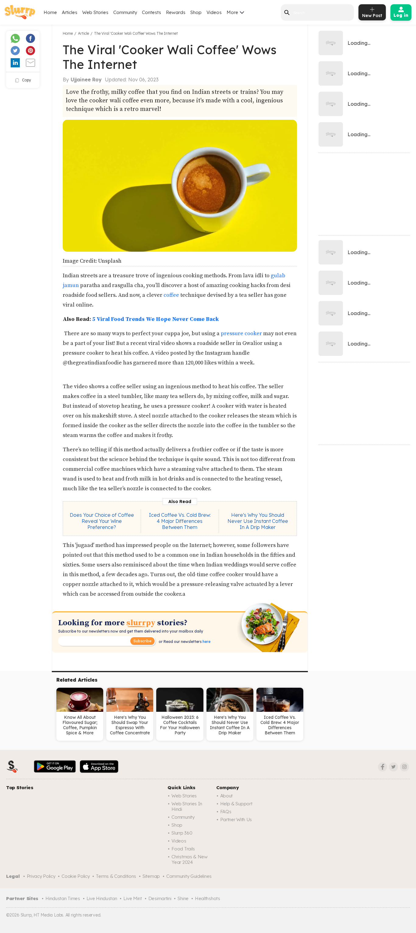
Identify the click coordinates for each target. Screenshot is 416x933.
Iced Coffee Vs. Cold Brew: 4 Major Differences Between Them (180, 521)
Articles (69, 12)
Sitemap (151, 876)
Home (50, 12)
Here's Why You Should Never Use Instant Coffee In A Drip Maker (257, 521)
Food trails (183, 849)
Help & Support (236, 804)
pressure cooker (241, 333)
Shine (183, 898)
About (226, 796)
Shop (196, 12)
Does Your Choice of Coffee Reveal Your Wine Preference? (102, 521)
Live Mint (132, 898)
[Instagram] (404, 767)
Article (83, 33)
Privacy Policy (41, 876)
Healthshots (207, 898)
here (206, 641)
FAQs (225, 811)
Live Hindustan (101, 898)
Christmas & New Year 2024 (189, 859)
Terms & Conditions (116, 876)
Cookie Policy (76, 876)
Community (125, 12)
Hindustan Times (62, 898)
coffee (171, 295)
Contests (151, 12)
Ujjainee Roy (86, 79)
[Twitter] (393, 767)
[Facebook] (382, 767)
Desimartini (159, 898)
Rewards (175, 12)
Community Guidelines (189, 876)
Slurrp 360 (181, 833)
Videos (214, 12)
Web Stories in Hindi (186, 806)
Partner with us (236, 819)
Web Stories (95, 12)
